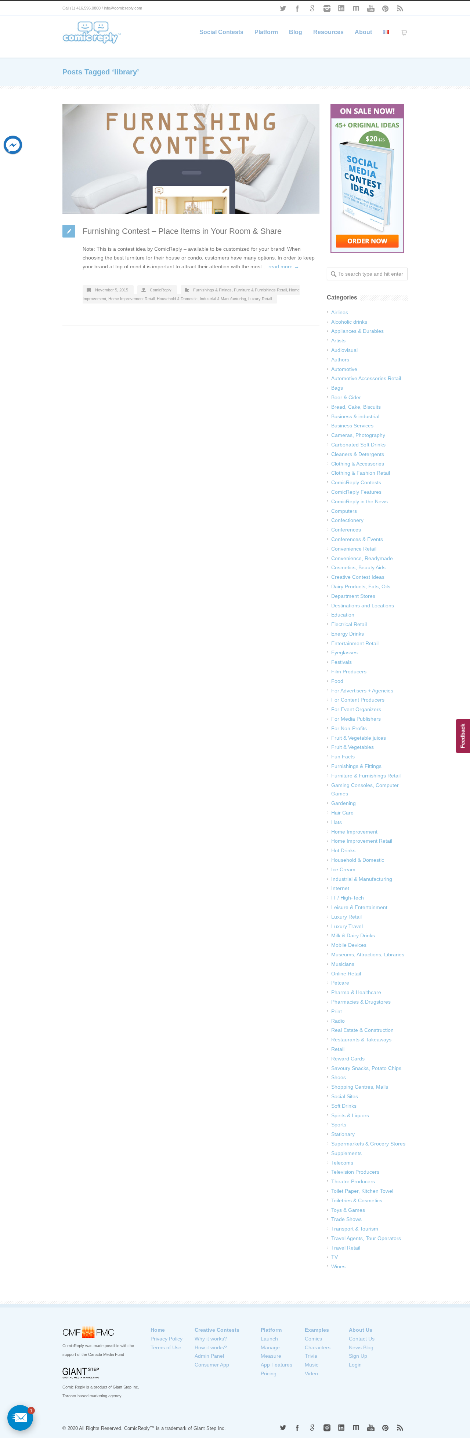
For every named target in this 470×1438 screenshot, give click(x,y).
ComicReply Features (356, 492)
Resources (328, 32)
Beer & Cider (346, 397)
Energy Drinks (347, 634)
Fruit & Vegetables (352, 747)
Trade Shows (346, 1219)
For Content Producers (357, 700)
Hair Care (342, 813)
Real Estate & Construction (362, 1030)
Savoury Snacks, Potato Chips (366, 1068)
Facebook (297, 8)
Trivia (311, 1356)
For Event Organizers (356, 709)
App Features (276, 1365)
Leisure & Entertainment (359, 907)
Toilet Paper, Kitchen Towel (362, 1191)
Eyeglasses (344, 652)
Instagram (326, 8)
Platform (266, 32)
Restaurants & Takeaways (361, 1039)
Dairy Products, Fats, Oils (360, 586)
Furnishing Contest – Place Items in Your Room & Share (182, 231)
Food (337, 681)
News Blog (361, 1347)
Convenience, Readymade (362, 558)
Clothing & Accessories (357, 464)
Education (342, 615)
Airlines (339, 312)
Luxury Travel (347, 926)
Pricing (268, 1373)
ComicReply (160, 290)
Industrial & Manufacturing (223, 299)
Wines (338, 1266)
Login (355, 1365)
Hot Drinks (343, 850)
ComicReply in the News (359, 501)
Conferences (346, 530)
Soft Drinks (344, 1106)
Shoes (338, 1077)
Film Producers (348, 671)
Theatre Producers (353, 1181)
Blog (295, 32)
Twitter (282, 8)
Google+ (312, 8)
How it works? (211, 1347)
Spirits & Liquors (350, 1115)
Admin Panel (209, 1356)
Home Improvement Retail (131, 299)
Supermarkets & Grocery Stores (368, 1144)
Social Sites (344, 1096)
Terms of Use (166, 1347)
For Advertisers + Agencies (362, 691)
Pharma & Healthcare (356, 992)
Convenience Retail (353, 549)
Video (311, 1373)
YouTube (371, 8)
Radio (338, 1021)
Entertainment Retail (355, 643)
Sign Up (358, 1356)
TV (334, 1257)
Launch (269, 1339)
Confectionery (347, 520)
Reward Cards (348, 1059)
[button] (20, 1418)
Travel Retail (345, 1248)
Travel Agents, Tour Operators (366, 1238)
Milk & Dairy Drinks (353, 935)
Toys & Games (348, 1210)
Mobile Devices (348, 945)
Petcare (340, 983)
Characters (317, 1347)
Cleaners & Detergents (357, 454)
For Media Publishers (356, 719)
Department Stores (353, 596)
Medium (356, 8)
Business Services (352, 426)
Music (311, 1365)
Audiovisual (344, 350)
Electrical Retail (349, 624)
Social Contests (221, 32)
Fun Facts (343, 757)
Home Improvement (354, 832)
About (363, 32)
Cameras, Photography (358, 435)
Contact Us (362, 1339)
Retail (337, 1049)
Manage (270, 1347)
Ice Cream (343, 869)
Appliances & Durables (357, 331)
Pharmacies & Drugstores (361, 1002)
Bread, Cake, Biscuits (356, 407)
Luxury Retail (260, 299)
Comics (313, 1339)
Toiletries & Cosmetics (356, 1200)
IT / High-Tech (347, 898)
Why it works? (211, 1339)
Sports (338, 1125)
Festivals (341, 662)
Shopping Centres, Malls (359, 1087)
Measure (271, 1356)
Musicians (342, 964)
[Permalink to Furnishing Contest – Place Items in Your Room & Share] (190, 159)
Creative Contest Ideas (357, 577)
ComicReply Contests (356, 482)
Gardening (343, 803)
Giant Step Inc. (210, 1428)
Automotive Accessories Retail (366, 378)
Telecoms (342, 1163)
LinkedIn (341, 8)
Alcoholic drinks (349, 322)
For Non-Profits (349, 728)
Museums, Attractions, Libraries (367, 954)
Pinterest (385, 8)
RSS (400, 8)
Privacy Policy (166, 1339)
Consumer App (212, 1365)
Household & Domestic (177, 299)
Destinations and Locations (362, 605)
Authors (340, 360)
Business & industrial (355, 416)
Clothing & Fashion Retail (360, 473)
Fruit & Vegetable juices (358, 738)
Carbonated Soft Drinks (358, 445)
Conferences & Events (357, 539)
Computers (344, 511)
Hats (336, 822)
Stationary (343, 1134)
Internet (340, 888)
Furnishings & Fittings (212, 290)
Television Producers (355, 1172)
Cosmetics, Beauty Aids (358, 567)
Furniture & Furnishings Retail (260, 290)
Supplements (346, 1153)
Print (336, 1011)
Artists (338, 340)
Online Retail (346, 974)
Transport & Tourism (354, 1229)
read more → (283, 266)
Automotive (344, 369)
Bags (337, 388)
